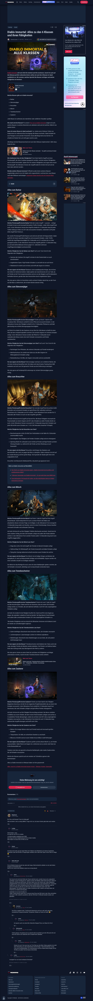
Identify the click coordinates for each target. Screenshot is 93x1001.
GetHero (63, 984)
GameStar (63, 979)
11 (54, 27)
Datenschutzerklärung (14, 986)
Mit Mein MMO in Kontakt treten (16, 990)
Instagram (37, 984)
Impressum (11, 982)
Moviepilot (63, 993)
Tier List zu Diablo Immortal (38, 123)
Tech (62, 2)
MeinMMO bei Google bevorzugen (48, 39)
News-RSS (37, 990)
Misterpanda (19, 928)
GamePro (63, 982)
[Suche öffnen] (78, 2)
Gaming (30, 2)
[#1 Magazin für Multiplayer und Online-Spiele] (10, 2)
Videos (25, 2)
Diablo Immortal (12, 73)
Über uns (11, 979)
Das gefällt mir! (21, 787)
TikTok (36, 979)
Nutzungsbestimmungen (14, 984)
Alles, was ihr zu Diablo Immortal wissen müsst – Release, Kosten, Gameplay (29, 766)
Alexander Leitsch (14, 39)
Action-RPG (17, 87)
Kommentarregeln (21, 799)
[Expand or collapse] (54, 183)
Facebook (37, 982)
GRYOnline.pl (64, 986)
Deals (66, 2)
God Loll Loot (15, 860)
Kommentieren (44, 787)
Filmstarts (63, 990)
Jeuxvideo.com (64, 988)
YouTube (37, 988)
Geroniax (18, 906)
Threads (37, 986)
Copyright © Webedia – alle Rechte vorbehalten (18, 998)
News (20, 2)
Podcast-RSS (38, 993)
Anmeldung (84, 2)
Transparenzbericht (13, 988)
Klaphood (14, 815)
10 (50, 27)
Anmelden (54, 803)
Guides (70, 2)
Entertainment (37, 2)
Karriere (10, 993)
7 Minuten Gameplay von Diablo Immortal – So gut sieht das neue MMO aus (33, 475)
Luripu (13, 828)
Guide (15, 27)
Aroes (13, 846)
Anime (58, 2)
